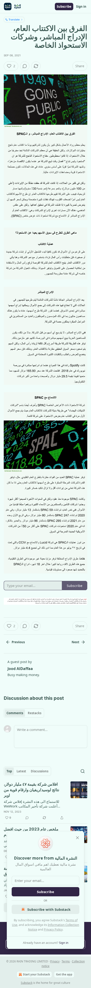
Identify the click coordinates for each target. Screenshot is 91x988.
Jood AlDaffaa (20, 668)
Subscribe (64, 6)
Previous (18, 642)
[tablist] (24, 713)
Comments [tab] (15, 713)
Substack (26, 983)
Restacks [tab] (34, 713)
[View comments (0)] (24, 66)
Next (75, 642)
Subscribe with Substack (48, 909)
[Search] (82, 771)
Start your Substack (36, 974)
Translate (14, 19)
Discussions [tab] (39, 771)
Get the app (64, 974)
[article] (45, 801)
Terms (66, 961)
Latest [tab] (21, 771)
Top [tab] (9, 771)
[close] (77, 837)
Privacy (55, 961)
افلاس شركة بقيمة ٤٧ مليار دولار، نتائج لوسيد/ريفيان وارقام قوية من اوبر (31, 790)
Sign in (81, 6)
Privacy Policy (53, 929)
